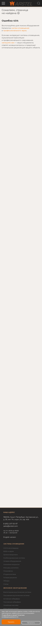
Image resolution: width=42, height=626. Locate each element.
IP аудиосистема (9, 574)
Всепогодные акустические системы (17, 592)
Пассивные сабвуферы (12, 602)
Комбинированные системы (14, 558)
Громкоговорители (10, 554)
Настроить (31, 623)
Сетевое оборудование (12, 561)
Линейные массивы (10, 605)
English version (9, 537)
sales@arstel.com (10, 526)
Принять (11, 622)
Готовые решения (10, 577)
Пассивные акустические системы (16, 595)
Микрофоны (8, 571)
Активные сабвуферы (11, 599)
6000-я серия (8, 551)
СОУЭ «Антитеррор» (11, 548)
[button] (3, 3)
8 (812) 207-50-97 (10, 524)
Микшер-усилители (10, 568)
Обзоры (6, 581)
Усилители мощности (11, 564)
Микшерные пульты (10, 608)
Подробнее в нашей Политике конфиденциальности (13, 616)
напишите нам (8, 43)
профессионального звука (14, 30)
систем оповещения (20, 28)
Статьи (5, 584)
